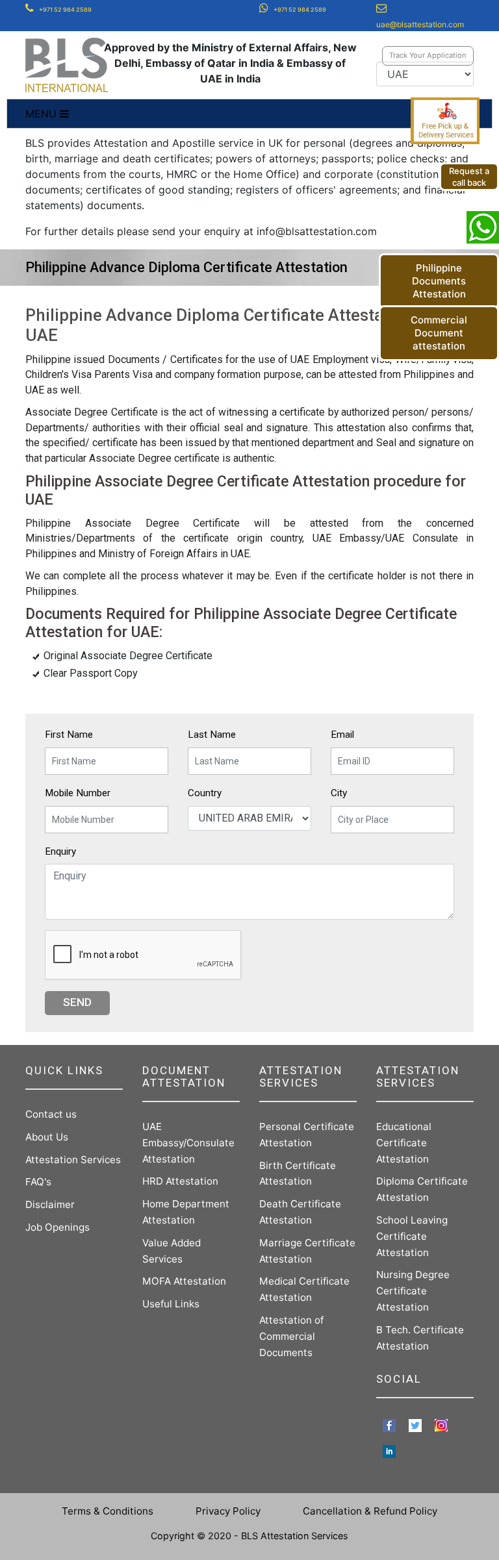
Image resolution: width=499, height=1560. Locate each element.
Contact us (51, 1114)
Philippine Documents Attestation (439, 281)
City (339, 793)
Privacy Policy (228, 1511)
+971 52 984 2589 (65, 9)
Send (77, 1002)
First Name (69, 734)
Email (342, 734)
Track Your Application (428, 55)
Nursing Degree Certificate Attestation (413, 1290)
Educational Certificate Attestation (403, 1142)
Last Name (212, 734)
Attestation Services (73, 1159)
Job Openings (57, 1227)
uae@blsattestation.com (420, 24)
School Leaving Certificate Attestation (412, 1236)
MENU (42, 113)
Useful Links (170, 1304)
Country (205, 793)
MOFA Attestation (184, 1281)
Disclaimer (50, 1204)
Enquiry (60, 851)
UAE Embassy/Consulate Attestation (188, 1142)
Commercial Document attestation (439, 333)
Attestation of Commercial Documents (291, 1336)
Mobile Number (77, 793)
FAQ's (38, 1182)
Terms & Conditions (107, 1511)
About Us (46, 1137)
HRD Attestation (180, 1181)
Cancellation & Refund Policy (370, 1511)
